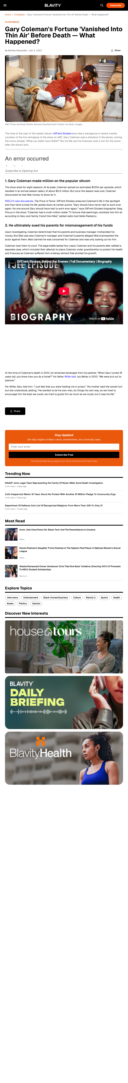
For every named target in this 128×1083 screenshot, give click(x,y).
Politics (23, 603)
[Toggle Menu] (5, 5)
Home (8, 14)
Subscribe (115, 5)
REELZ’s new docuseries (19, 201)
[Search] (101, 5)
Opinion (36, 603)
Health (116, 597)
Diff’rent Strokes (62, 133)
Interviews (12, 597)
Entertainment (30, 597)
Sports (104, 597)
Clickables (19, 14)
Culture (77, 597)
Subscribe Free (64, 454)
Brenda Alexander (17, 50)
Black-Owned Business (55, 597)
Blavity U (91, 597)
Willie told (70, 376)
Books (10, 603)
